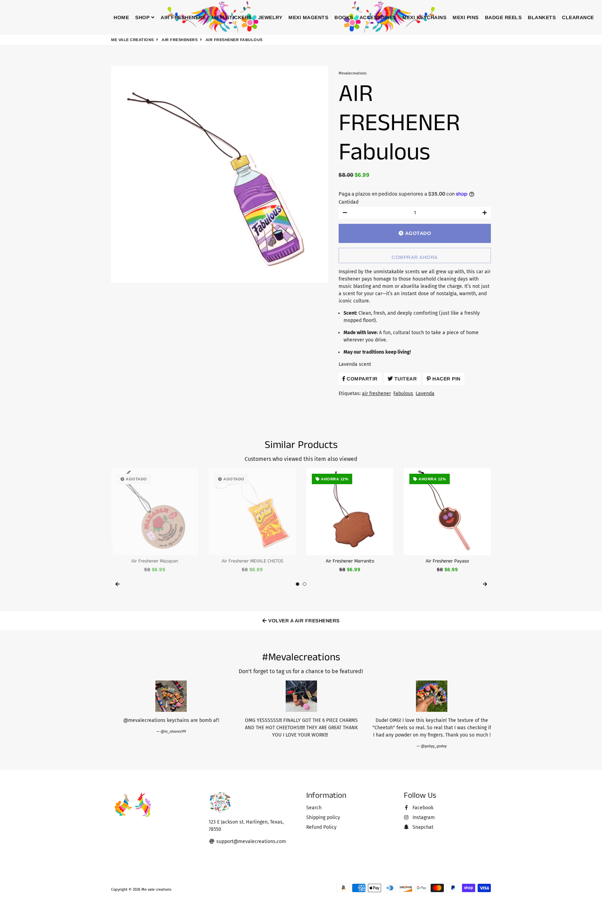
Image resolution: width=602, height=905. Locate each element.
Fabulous (403, 393)
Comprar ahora (415, 257)
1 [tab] (297, 584)
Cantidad (348, 202)
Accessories (378, 17)
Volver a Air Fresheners (303, 620)
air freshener (376, 393)
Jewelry (270, 17)
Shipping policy (323, 817)
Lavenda (425, 393)
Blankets (542, 17)
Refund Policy (321, 827)
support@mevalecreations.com (250, 841)
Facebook (422, 808)
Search (314, 808)
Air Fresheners (183, 17)
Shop (143, 17)
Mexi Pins (466, 17)
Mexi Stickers (232, 17)
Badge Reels (503, 17)
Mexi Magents (308, 17)
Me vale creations (132, 40)
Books (343, 17)
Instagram (423, 817)
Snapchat (422, 827)
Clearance (578, 17)
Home (121, 17)
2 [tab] (304, 584)
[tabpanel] (154, 520)
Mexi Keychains (424, 17)
